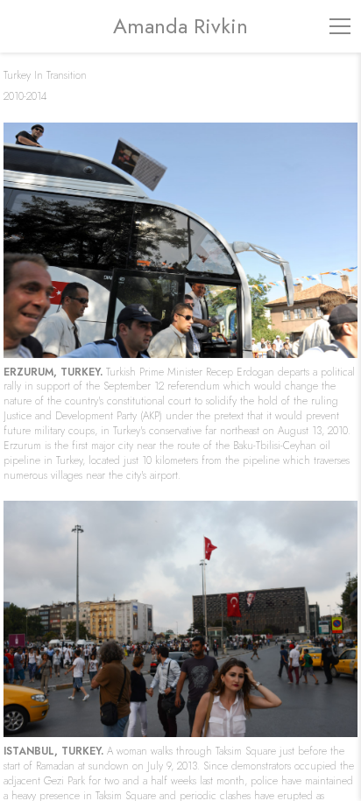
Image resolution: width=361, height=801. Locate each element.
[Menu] (339, 26)
